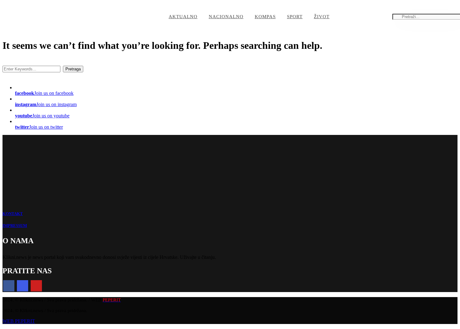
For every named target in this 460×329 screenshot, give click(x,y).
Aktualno (183, 16)
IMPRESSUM (15, 225)
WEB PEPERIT (19, 321)
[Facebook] (8, 285)
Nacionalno (226, 16)
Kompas (265, 16)
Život (322, 16)
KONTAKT (13, 213)
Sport (295, 16)
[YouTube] (36, 285)
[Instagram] (22, 285)
